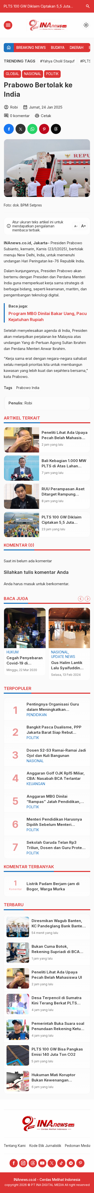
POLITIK (52, 74)
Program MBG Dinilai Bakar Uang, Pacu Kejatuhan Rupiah (48, 316)
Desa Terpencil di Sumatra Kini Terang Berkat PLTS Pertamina (56, 1003)
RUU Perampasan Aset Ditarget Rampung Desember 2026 (63, 494)
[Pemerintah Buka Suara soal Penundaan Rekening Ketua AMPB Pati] (18, 1030)
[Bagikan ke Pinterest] (44, 129)
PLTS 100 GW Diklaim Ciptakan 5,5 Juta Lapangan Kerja (61, 522)
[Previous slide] (80, 599)
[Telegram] (71, 1163)
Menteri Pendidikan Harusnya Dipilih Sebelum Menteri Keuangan (54, 824)
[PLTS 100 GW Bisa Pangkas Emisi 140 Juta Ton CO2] (18, 1055)
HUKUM (13, 652)
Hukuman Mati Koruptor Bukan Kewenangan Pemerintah (53, 1080)
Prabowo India (27, 388)
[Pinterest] (80, 1163)
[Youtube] (42, 1163)
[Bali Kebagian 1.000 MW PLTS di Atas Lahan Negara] (21, 468)
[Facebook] (14, 1163)
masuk (29, 583)
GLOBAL (12, 74)
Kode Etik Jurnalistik (45, 1146)
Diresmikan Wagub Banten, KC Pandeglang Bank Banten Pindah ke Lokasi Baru (58, 926)
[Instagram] (23, 1163)
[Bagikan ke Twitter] (21, 129)
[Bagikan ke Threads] (56, 129)
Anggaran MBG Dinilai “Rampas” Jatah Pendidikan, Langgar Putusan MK (53, 801)
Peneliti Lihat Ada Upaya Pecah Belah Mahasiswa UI (64, 437)
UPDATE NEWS (63, 657)
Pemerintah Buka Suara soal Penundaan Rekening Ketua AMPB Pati (58, 1028)
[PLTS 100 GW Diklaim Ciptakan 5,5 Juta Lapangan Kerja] (21, 524)
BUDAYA (57, 47)
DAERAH (76, 47)
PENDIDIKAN (37, 715)
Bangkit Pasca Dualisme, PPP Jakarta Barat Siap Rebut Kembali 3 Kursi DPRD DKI (54, 732)
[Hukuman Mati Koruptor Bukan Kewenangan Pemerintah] (18, 1081)
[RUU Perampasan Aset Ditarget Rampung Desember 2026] (21, 496)
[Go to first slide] (87, 599)
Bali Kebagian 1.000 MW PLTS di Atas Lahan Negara (64, 466)
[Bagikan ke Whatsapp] (32, 129)
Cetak (46, 115)
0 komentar (20, 115)
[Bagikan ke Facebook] (9, 129)
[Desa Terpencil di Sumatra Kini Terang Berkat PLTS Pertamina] (18, 1004)
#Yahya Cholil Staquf (57, 61)
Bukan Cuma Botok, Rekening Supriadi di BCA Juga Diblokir (56, 951)
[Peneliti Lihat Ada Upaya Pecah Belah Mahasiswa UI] (21, 439)
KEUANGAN (36, 784)
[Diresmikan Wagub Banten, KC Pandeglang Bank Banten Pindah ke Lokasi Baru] (18, 927)
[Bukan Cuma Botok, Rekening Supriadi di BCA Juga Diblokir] (18, 952)
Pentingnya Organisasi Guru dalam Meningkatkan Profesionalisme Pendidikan (53, 709)
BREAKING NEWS (31, 47)
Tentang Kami (15, 1146)
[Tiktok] (61, 1163)
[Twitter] (52, 1163)
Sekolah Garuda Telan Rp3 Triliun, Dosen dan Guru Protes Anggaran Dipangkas (55, 847)
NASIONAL (32, 74)
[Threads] (33, 1163)
